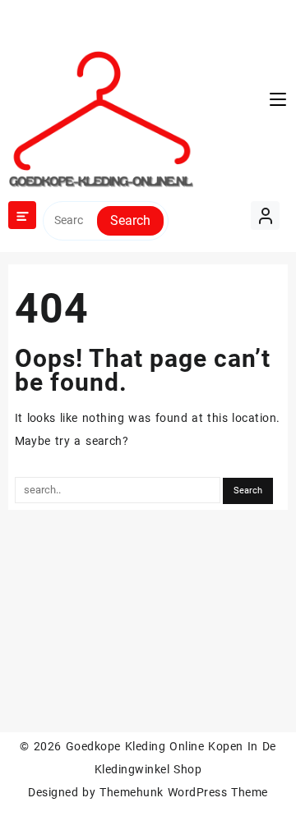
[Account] (265, 215)
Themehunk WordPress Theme (183, 792)
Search (130, 220)
